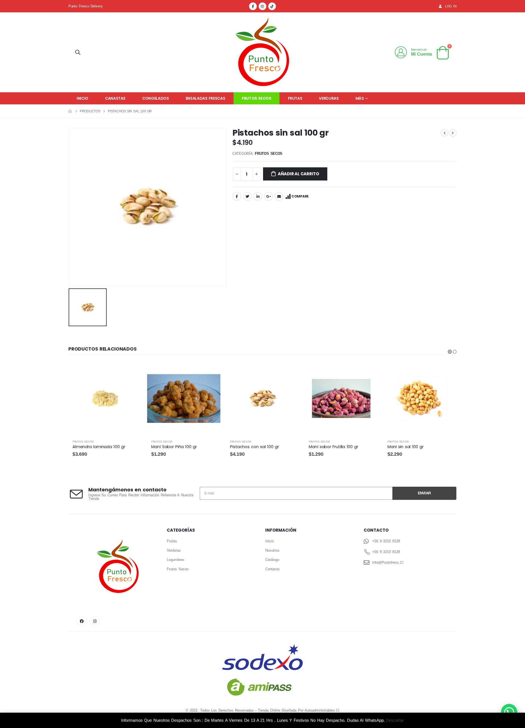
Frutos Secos (256, 98)
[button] (449, 351)
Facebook (236, 196)
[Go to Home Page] (70, 111)
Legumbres (175, 560)
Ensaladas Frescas (205, 98)
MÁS (359, 98)
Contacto (272, 569)
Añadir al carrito (298, 174)
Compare (300, 196)
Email (279, 196)
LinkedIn (257, 196)
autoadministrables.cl (322, 710)
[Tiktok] (272, 6)
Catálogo (272, 560)
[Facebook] (253, 6)
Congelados (155, 98)
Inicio (82, 98)
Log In (451, 6)
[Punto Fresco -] (262, 52)
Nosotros (272, 550)
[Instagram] (262, 6)
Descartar (395, 720)
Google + (268, 196)
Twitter (247, 196)
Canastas (115, 98)
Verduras (329, 98)
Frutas (295, 98)
